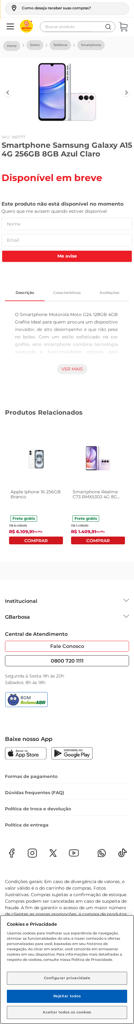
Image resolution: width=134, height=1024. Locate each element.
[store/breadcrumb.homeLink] (11, 46)
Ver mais (72, 369)
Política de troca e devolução (38, 809)
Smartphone (91, 45)
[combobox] (77, 26)
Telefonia (60, 45)
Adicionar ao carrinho (36, 540)
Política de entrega (27, 825)
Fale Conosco (67, 646)
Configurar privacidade (67, 978)
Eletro (35, 45)
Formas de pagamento (31, 776)
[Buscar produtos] (108, 27)
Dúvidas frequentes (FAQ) (34, 792)
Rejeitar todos (67, 996)
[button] (50, 8)
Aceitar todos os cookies (67, 1012)
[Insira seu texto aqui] (122, 855)
